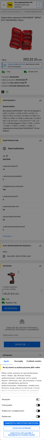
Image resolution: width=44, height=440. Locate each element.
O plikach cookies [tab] (34, 361)
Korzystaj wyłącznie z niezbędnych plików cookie (21, 434)
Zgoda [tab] (6, 361)
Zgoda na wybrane (21, 428)
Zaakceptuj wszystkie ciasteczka (21, 423)
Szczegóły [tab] (18, 361)
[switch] (38, 405)
